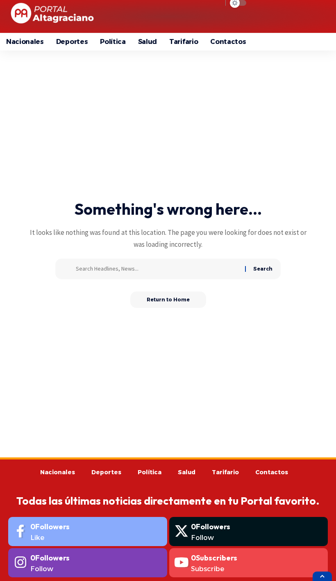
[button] (274, 16)
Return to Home (168, 299)
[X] (248, 531)
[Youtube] (248, 562)
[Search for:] (157, 269)
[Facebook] (87, 531)
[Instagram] (87, 562)
